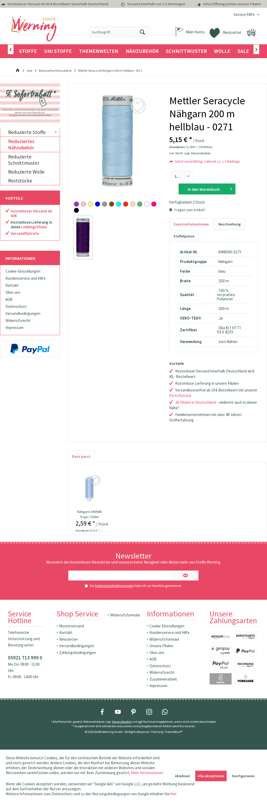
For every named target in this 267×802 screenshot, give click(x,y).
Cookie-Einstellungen (22, 271)
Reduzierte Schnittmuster (23, 160)
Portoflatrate (180, 395)
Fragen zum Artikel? (189, 209)
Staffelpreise (183, 236)
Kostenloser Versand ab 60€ (31, 213)
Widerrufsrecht (18, 320)
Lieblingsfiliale (34, 226)
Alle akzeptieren (211, 776)
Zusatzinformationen (191, 224)
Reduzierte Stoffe (27, 132)
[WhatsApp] (165, 712)
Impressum (14, 327)
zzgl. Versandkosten (197, 153)
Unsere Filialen (161, 645)
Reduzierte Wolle (26, 172)
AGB (9, 299)
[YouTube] (118, 712)
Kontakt (12, 285)
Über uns (12, 292)
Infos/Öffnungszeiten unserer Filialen (232, 4)
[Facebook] (102, 712)
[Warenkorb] (251, 32)
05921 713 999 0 (25, 657)
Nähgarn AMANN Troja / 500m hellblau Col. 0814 (89, 514)
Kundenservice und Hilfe (25, 278)
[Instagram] (149, 712)
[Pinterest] (133, 712)
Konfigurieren (243, 776)
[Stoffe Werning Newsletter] (30, 103)
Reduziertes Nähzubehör (21, 144)
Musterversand (71, 625)
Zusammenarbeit (163, 679)
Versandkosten (122, 722)
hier (173, 793)
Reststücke (20, 180)
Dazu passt (81, 456)
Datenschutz (16, 306)
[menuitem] (244, 14)
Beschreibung (230, 224)
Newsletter (68, 639)
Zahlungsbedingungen (77, 652)
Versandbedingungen (22, 313)
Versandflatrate (25, 233)
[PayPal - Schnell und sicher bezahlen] (30, 349)
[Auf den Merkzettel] (96, 480)
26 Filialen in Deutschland (195, 402)
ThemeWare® (173, 732)
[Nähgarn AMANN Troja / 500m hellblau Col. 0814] (89, 488)
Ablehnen (182, 776)
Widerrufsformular (125, 615)
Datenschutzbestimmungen (114, 586)
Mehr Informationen (147, 772)
